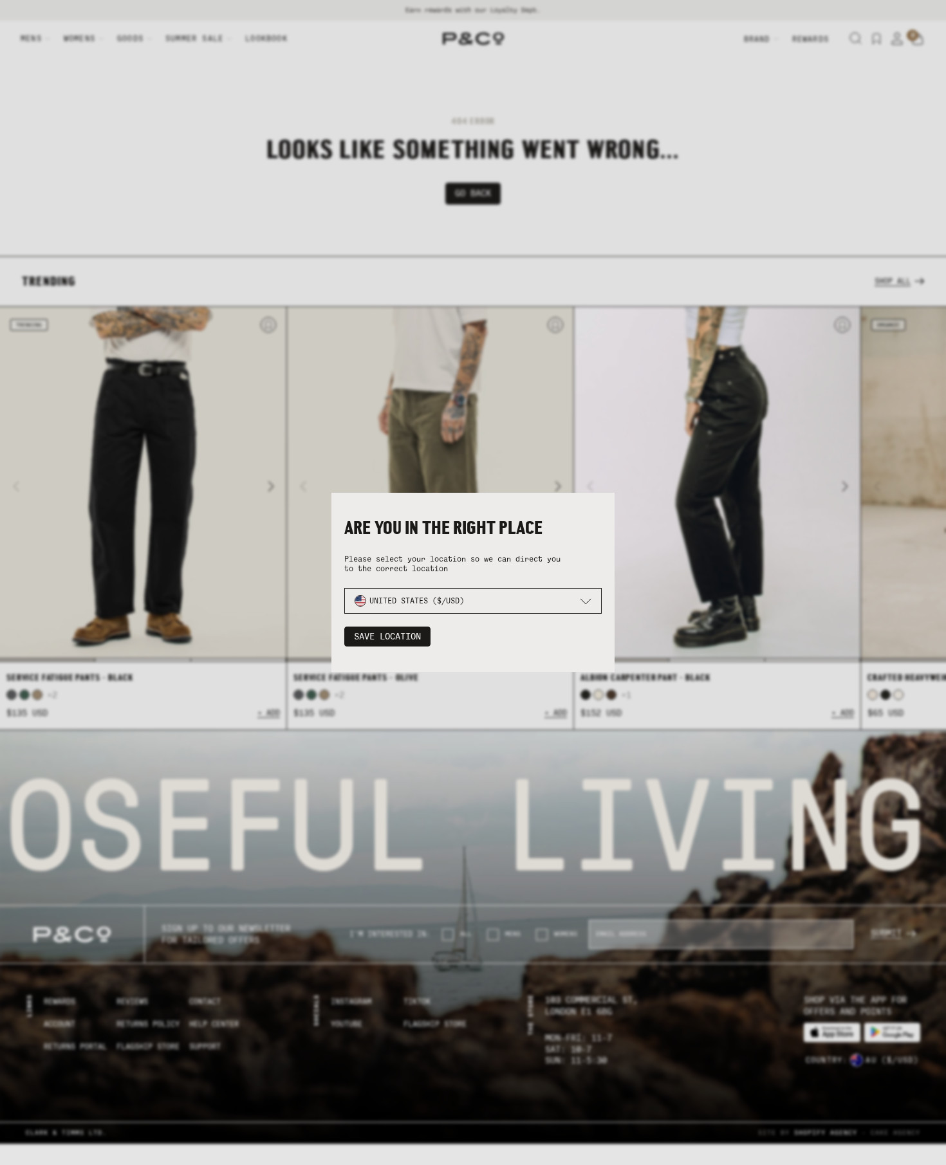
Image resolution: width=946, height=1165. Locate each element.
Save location (387, 636)
